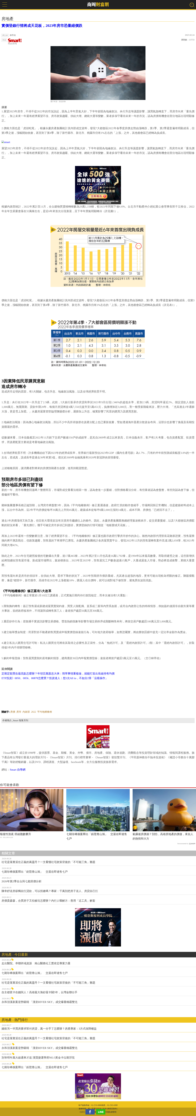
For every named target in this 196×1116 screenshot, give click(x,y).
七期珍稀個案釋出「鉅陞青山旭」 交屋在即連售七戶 (96, 836)
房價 (12, 711)
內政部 (26, 711)
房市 (18, 711)
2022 (33, 711)
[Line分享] (101, 1111)
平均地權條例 (44, 711)
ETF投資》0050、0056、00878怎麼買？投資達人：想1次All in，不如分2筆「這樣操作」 (55, 678)
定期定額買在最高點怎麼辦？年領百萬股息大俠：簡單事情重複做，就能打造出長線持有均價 (58, 673)
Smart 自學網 (17, 769)
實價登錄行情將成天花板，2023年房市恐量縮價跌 (42, 26)
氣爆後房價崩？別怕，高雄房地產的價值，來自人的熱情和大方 (163, 836)
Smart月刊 (12, 43)
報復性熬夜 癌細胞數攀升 (15, 834)
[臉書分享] (90, 1111)
